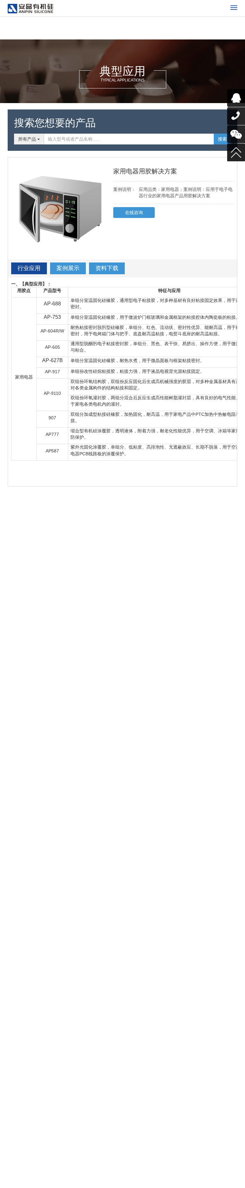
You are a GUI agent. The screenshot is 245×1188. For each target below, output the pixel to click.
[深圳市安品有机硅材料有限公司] (30, 9)
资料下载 (106, 268)
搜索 (222, 139)
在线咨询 (134, 212)
